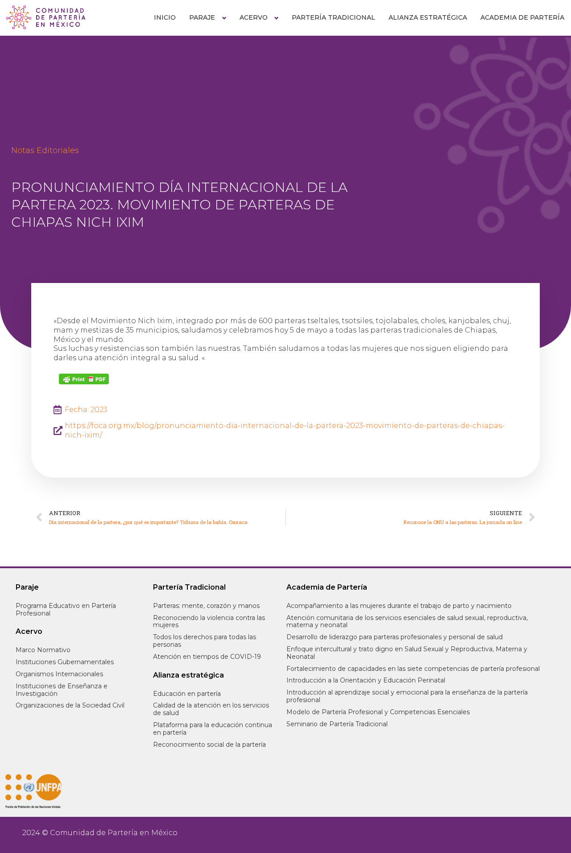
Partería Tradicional (333, 17)
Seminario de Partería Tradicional (337, 724)
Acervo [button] (254, 17)
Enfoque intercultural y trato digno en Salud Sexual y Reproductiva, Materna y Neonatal (406, 653)
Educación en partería (187, 694)
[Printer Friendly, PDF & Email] (84, 379)
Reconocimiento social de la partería (209, 745)
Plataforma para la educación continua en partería (212, 728)
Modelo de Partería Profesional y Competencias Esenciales (378, 712)
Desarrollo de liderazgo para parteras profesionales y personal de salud (394, 637)
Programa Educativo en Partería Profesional (66, 609)
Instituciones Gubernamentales (65, 662)
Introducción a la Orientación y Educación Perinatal (365, 680)
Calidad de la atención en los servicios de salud (211, 709)
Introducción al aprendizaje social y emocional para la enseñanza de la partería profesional (407, 696)
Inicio (165, 17)
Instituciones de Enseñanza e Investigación (62, 690)
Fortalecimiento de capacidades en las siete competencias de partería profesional (413, 669)
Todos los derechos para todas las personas (204, 641)
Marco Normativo (43, 650)
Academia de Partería (522, 17)
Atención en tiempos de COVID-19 (207, 657)
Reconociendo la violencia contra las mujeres (209, 621)
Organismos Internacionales (59, 674)
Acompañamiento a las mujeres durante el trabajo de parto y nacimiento (399, 606)
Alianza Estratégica (428, 17)
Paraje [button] (202, 17)
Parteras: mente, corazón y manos (206, 606)
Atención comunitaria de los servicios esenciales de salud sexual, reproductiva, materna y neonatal (407, 621)
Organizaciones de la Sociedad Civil (70, 705)
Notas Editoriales (45, 150)
